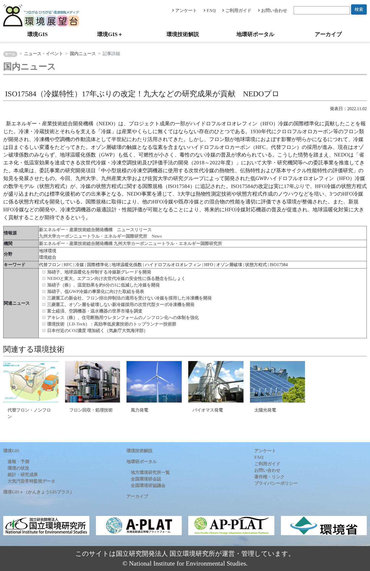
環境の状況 (18, 468)
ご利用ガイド (237, 10)
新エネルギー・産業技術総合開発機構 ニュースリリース (95, 229)
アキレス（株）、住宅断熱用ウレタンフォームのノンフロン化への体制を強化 (123, 317)
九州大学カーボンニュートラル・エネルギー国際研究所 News (100, 236)
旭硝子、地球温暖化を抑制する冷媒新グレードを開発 (99, 272)
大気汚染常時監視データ (31, 481)
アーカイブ (328, 34)
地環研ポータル (255, 34)
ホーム (10, 54)
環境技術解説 (183, 34)
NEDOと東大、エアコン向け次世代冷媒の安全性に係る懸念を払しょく (116, 278)
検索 (359, 9)
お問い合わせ (273, 10)
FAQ (211, 10)
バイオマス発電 (208, 410)
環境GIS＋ (110, 34)
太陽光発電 (265, 410)
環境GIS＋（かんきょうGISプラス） (38, 492)
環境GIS (37, 34)
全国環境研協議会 (148, 485)
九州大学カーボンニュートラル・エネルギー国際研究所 (168, 243)
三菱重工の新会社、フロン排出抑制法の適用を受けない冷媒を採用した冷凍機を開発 (129, 298)
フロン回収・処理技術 (91, 410)
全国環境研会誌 (146, 479)
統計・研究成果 (23, 474)
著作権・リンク (269, 476)
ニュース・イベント (43, 53)
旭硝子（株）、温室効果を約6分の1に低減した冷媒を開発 (103, 285)
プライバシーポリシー (276, 483)
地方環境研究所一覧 (150, 472)
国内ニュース (83, 53)
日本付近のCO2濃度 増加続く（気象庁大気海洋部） (97, 330)
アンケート (185, 10)
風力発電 (139, 410)
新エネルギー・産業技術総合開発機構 (76, 243)
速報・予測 (18, 461)
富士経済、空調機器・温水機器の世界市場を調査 (94, 311)
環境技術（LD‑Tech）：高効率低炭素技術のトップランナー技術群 (111, 324)
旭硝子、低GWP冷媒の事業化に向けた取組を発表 (95, 291)
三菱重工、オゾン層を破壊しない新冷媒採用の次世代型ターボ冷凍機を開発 (120, 304)
